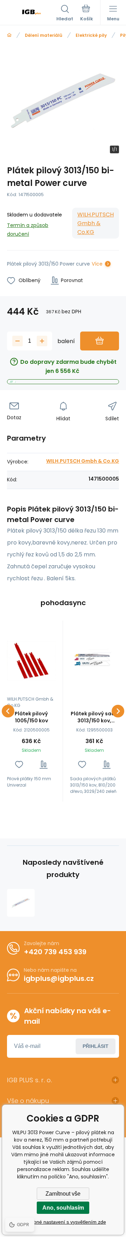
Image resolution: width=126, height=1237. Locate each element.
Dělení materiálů (43, 35)
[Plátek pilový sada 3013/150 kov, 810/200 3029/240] (94, 661)
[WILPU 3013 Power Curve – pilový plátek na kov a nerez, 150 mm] (21, 903)
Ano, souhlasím (63, 1208)
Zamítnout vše (63, 1194)
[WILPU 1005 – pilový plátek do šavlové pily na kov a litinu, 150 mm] (31, 661)
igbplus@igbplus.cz (59, 978)
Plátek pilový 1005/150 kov (31, 717)
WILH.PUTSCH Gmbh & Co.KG (95, 223)
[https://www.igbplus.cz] (9, 35)
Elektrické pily (91, 35)
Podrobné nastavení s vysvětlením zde (63, 1222)
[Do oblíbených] (19, 765)
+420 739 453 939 (55, 952)
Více (97, 263)
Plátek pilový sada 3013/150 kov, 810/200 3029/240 (94, 717)
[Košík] (86, 13)
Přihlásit (95, 1046)
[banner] (31, 13)
